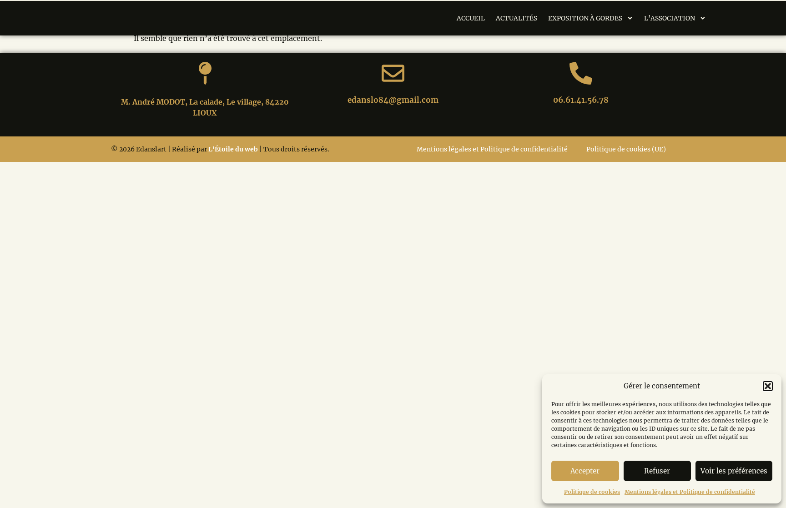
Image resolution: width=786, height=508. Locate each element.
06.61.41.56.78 (581, 100)
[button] (767, 386)
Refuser (657, 471)
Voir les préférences (733, 471)
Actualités (516, 18)
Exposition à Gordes (585, 18)
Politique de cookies (592, 491)
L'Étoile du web (233, 149)
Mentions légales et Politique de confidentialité (690, 491)
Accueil (471, 18)
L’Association (669, 18)
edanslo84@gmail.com (393, 100)
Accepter (585, 471)
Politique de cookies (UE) (626, 149)
